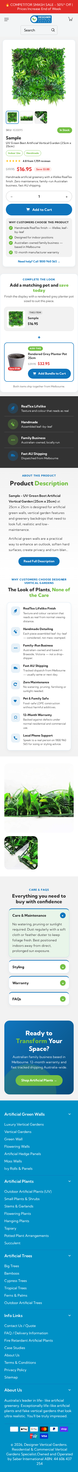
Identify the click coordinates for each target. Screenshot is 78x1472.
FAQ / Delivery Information (26, 1333)
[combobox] (39, 30)
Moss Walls (13, 1161)
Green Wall (13, 1139)
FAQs (38, 999)
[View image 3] (40, 117)
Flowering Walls (17, 1146)
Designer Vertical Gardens (45, 1444)
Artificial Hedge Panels (22, 1154)
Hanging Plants (16, 1221)
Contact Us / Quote (20, 1325)
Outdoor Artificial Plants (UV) (28, 1191)
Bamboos (11, 1273)
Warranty (38, 983)
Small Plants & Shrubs (22, 1199)
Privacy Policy (15, 1370)
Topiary (10, 1228)
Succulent (12, 1243)
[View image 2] (26, 117)
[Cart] (70, 19)
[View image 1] (12, 117)
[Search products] (53, 30)
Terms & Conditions (20, 1362)
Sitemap (11, 1377)
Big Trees (11, 1266)
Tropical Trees (15, 1288)
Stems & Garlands (18, 1206)
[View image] (39, 76)
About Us (12, 1355)
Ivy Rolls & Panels (18, 1168)
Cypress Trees (15, 1280)
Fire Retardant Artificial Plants (28, 1340)
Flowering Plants (17, 1213)
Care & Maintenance (38, 915)
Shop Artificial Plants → (39, 1080)
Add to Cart (42, 209)
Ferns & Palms (15, 1295)
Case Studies (14, 1348)
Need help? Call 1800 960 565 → (39, 261)
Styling (38, 967)
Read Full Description (39, 561)
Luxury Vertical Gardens (24, 1124)
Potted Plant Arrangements (26, 1235)
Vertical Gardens (17, 1131)
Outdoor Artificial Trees (23, 1303)
